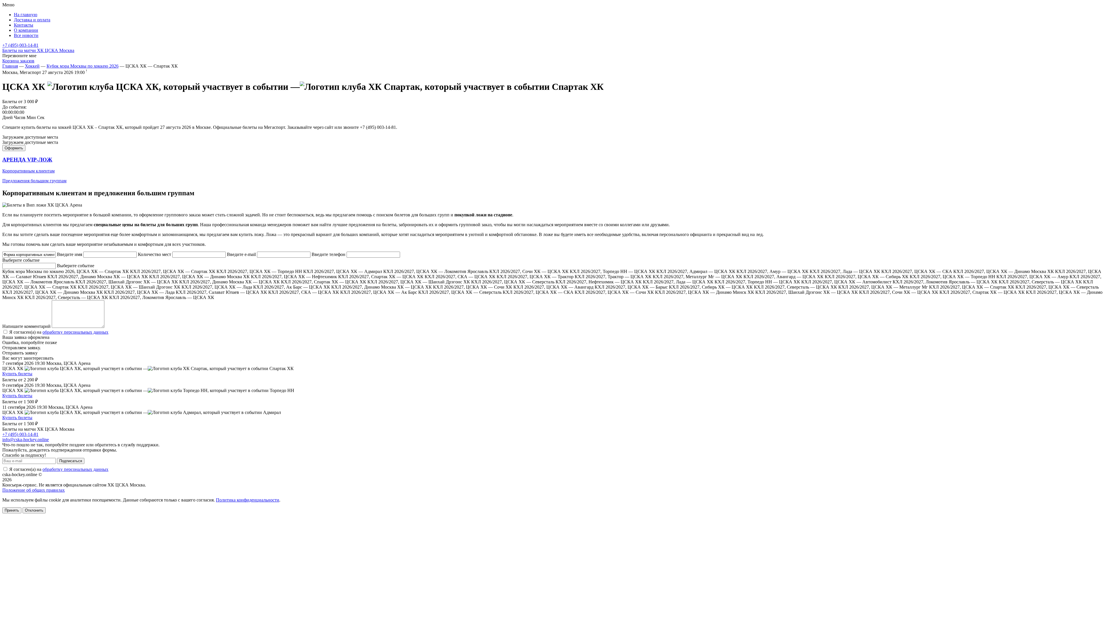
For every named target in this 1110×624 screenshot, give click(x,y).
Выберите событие (21, 260)
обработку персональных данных (75, 332)
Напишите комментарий (26, 326)
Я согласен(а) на (58, 332)
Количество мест (154, 254)
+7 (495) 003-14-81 (20, 45)
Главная (10, 66)
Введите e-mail (241, 254)
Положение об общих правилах (33, 490)
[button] (555, 170)
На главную (25, 14)
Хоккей (32, 66)
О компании (26, 30)
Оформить (14, 148)
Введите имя (69, 254)
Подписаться (70, 461)
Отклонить (34, 510)
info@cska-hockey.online (25, 439)
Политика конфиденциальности (247, 499)
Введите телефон (328, 254)
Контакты (23, 25)
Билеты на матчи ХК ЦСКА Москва (38, 50)
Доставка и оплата (32, 19)
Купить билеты (17, 373)
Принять (12, 510)
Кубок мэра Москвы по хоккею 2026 (83, 66)
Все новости (26, 35)
